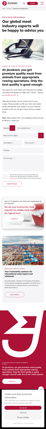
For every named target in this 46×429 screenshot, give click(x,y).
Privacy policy (28, 423)
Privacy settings (23, 417)
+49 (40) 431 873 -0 (11, 95)
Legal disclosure (18, 423)
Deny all (23, 413)
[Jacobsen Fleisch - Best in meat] (10, 3)
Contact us (14, 219)
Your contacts (14, 294)
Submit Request (12, 184)
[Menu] (42, 3)
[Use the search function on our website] (24, 3)
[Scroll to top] (41, 389)
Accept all (23, 408)
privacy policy (13, 178)
